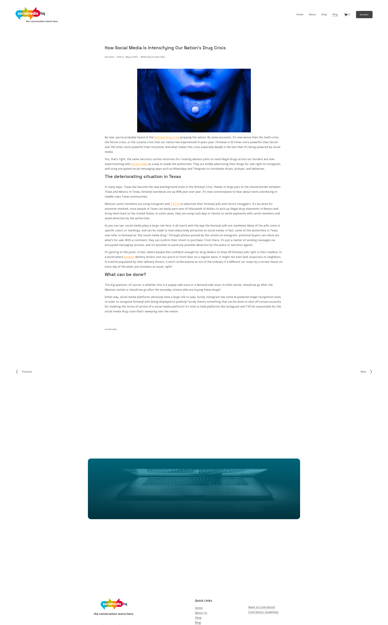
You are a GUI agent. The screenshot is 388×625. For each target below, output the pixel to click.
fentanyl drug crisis (166, 137)
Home (299, 14)
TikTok (175, 204)
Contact (364, 14)
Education (109, 57)
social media (138, 164)
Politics (120, 57)
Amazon (129, 257)
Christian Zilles (158, 57)
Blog (335, 14)
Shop (324, 14)
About (312, 14)
